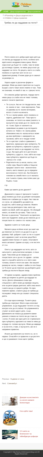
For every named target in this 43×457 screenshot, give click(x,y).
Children (8, 18)
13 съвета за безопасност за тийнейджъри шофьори (29, 433)
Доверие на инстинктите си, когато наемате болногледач (29, 400)
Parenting (9, 15)
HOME (5, 11)
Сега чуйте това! (26, 411)
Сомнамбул (12, 383)
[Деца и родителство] (21, 6)
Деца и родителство (18, 11)
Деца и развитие (34, 11)
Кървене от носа (17, 379)
